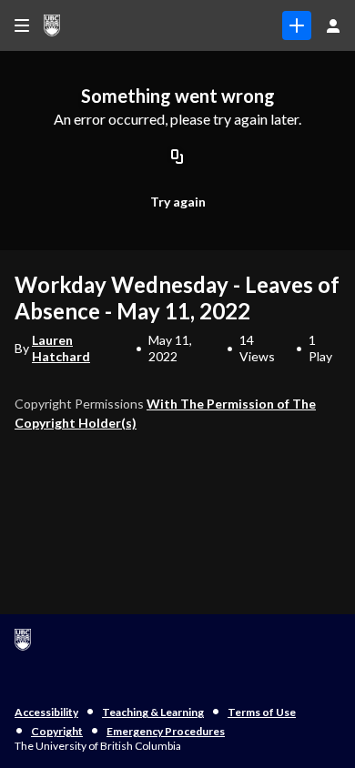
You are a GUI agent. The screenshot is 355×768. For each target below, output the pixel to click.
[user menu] (333, 25)
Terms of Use (262, 712)
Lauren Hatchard (61, 348)
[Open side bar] (21, 25)
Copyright (57, 731)
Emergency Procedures (165, 731)
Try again (178, 201)
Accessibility (46, 712)
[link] (296, 25)
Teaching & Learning (153, 712)
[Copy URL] (177, 158)
